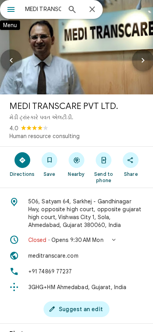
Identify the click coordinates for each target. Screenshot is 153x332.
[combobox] (43, 9)
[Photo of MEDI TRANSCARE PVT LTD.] (76, 47)
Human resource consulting (44, 136)
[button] (76, 240)
